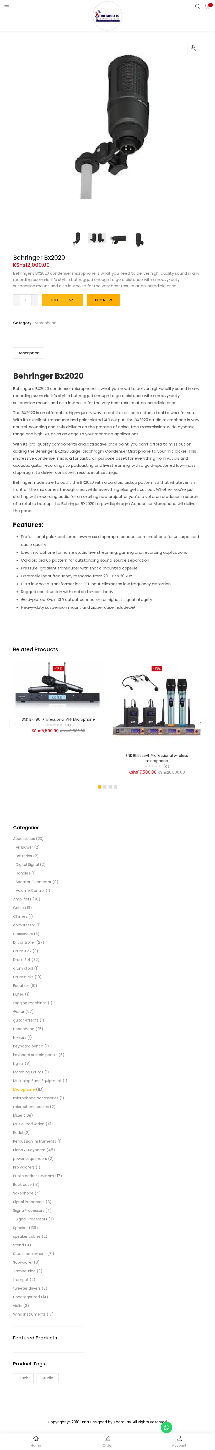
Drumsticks (23, 977)
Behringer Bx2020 (48, 376)
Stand (18, 1245)
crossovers (23, 933)
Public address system (33, 1176)
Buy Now (103, 300)
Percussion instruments (34, 1141)
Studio (47, 1378)
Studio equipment (29, 1253)
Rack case (22, 1184)
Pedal (18, 1132)
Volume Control (30, 890)
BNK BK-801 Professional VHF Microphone (58, 719)
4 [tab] (115, 787)
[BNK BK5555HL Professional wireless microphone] (156, 705)
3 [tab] (110, 787)
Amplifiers (22, 899)
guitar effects (26, 1020)
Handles (23, 873)
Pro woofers (24, 1167)
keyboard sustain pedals (35, 1054)
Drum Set (21, 959)
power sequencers (30, 1158)
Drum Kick (22, 951)
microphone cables (31, 1106)
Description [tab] (29, 353)
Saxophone (23, 1193)
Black (23, 1378)
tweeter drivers (27, 1288)
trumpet (21, 1279)
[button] (207, 6)
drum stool (23, 968)
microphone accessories (35, 1098)
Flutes (18, 994)
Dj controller (24, 942)
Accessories (24, 838)
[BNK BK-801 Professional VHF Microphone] (58, 687)
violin (17, 1305)
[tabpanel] (58, 719)
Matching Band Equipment (37, 1080)
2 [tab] (104, 787)
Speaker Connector (33, 881)
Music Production (29, 1124)
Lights (18, 1063)
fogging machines (30, 1003)
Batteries (24, 856)
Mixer (18, 1115)
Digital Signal (27, 864)
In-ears (19, 1037)
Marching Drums (28, 1072)
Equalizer (21, 985)
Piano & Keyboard (29, 1150)
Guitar (18, 1011)
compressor (24, 925)
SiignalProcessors (28, 1210)
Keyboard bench (28, 1046)
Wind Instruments (29, 1314)
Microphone (45, 322)
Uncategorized (26, 1297)
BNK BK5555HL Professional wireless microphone (157, 758)
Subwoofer (23, 1262)
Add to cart (62, 300)
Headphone (23, 1028)
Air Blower (24, 847)
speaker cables (27, 1236)
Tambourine (24, 1271)
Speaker (20, 1227)
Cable (18, 907)
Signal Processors (29, 1201)
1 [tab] (99, 787)
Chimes (20, 916)
